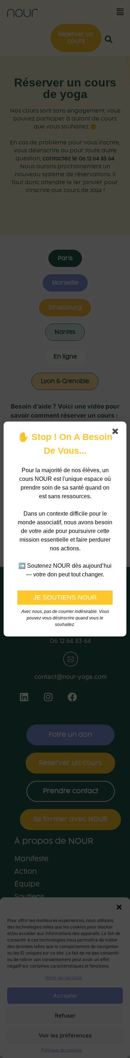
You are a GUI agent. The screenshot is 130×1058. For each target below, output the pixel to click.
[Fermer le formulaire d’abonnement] (116, 432)
